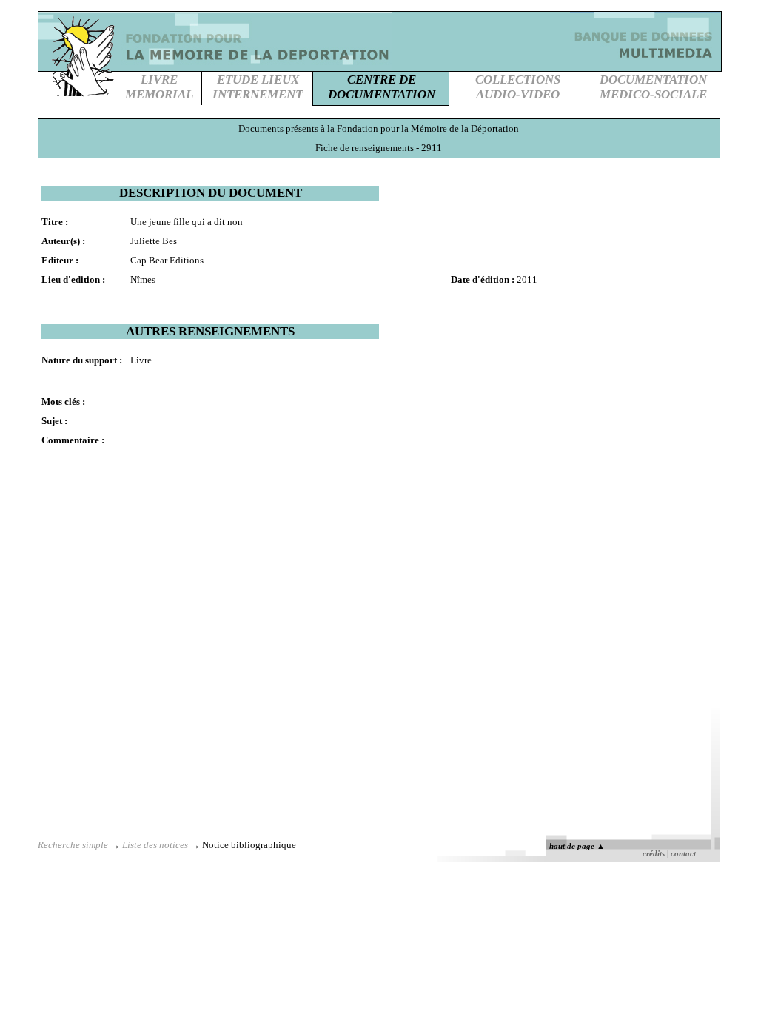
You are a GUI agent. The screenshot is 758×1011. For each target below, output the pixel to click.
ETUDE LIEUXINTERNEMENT (257, 87)
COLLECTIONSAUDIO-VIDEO (517, 87)
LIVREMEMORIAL (159, 87)
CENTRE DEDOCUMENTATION (381, 87)
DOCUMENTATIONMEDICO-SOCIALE (653, 87)
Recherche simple (73, 844)
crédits (654, 854)
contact (683, 854)
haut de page (577, 846)
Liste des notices (155, 844)
